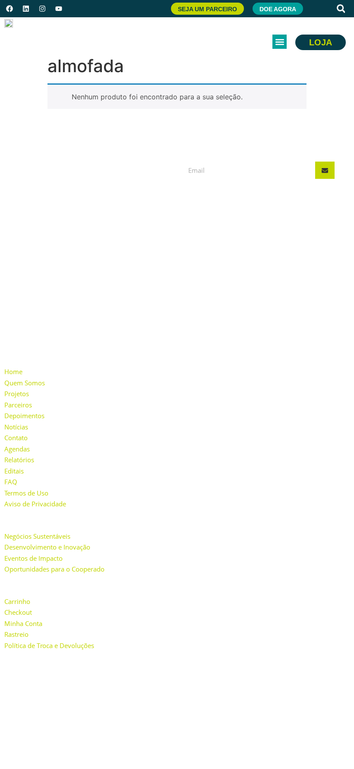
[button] (341, 9)
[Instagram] (42, 9)
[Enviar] (325, 170)
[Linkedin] (26, 9)
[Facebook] (9, 9)
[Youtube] (59, 9)
